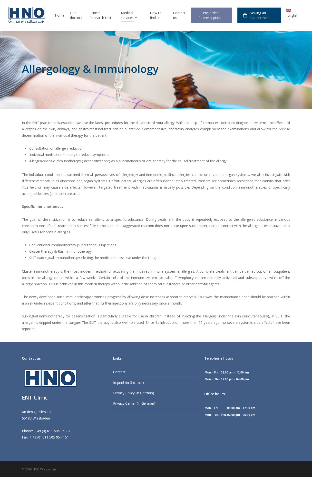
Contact (119, 372)
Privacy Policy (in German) (133, 393)
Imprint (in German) (128, 382)
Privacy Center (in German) (134, 403)
